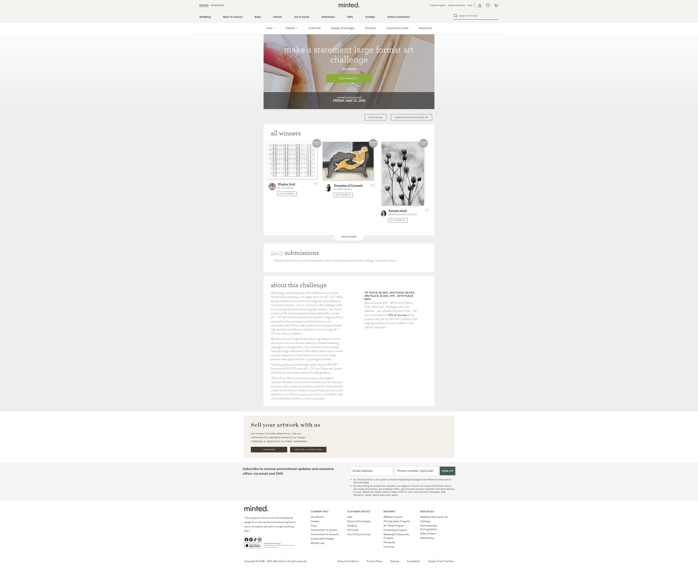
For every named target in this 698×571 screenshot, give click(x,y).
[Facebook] (246, 539)
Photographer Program (397, 521)
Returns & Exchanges (359, 521)
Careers (315, 521)
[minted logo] (349, 4)
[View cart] (496, 5)
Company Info (319, 511)
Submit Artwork (456, 5)
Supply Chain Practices (441, 561)
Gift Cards (353, 530)
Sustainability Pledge (322, 538)
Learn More (269, 450)
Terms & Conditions (348, 561)
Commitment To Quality (324, 530)
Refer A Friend (428, 533)
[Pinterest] (251, 539)
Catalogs (425, 521)
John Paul (287, 188)
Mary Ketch (345, 189)
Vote (469, 5)
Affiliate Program (393, 517)
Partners (389, 511)
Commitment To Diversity (325, 534)
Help (349, 517)
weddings (217, 5)
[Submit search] (455, 16)
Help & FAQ (376, 117)
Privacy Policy (374, 561)
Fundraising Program (395, 530)
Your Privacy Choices (358, 534)
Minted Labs (317, 543)
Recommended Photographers (428, 527)
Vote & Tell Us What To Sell (308, 450)
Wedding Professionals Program (396, 536)
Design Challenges (342, 28)
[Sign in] (480, 5)
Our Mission (317, 517)
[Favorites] (488, 5)
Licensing (389, 546)
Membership (427, 538)
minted (203, 5)
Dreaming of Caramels (348, 185)
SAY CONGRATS (287, 193)
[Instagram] (259, 539)
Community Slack (397, 28)
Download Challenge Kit (411, 117)
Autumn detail (397, 210)
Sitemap (394, 561)
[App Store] (253, 546)
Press (314, 525)
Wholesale (389, 542)
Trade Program (437, 5)
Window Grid (286, 184)
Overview (315, 28)
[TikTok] (255, 539)
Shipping (352, 525)
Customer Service (358, 511)
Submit (290, 28)
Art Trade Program (394, 525)
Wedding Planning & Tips (434, 517)
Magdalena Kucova (404, 214)
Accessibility (413, 561)
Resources (425, 28)
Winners (370, 28)
